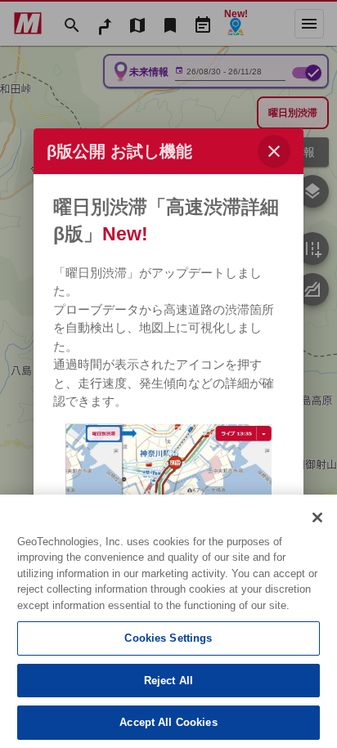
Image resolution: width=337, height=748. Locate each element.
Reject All (168, 680)
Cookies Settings (168, 638)
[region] (168, 621)
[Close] (317, 517)
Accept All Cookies (168, 722)
